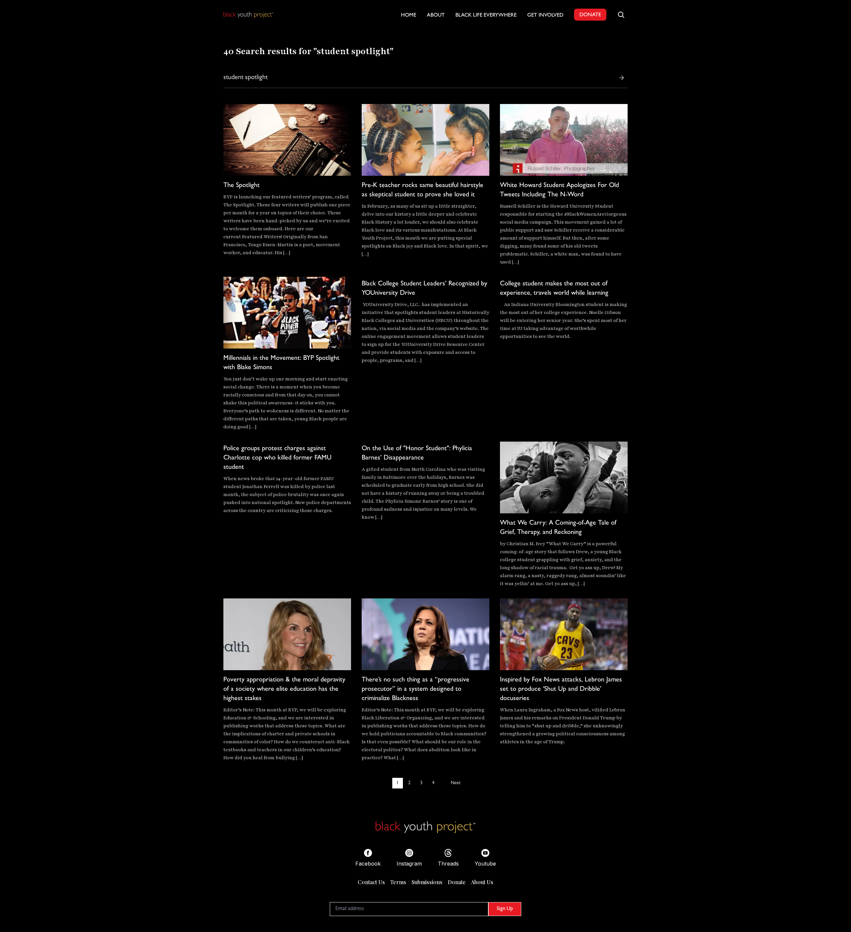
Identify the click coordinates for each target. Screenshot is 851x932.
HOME (408, 15)
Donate (457, 882)
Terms (398, 882)
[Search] (622, 78)
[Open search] (621, 14)
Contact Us (371, 882)
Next (455, 783)
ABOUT (436, 15)
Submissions (427, 882)
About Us (482, 882)
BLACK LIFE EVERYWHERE (486, 15)
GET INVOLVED (545, 15)
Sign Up (505, 909)
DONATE (590, 15)
